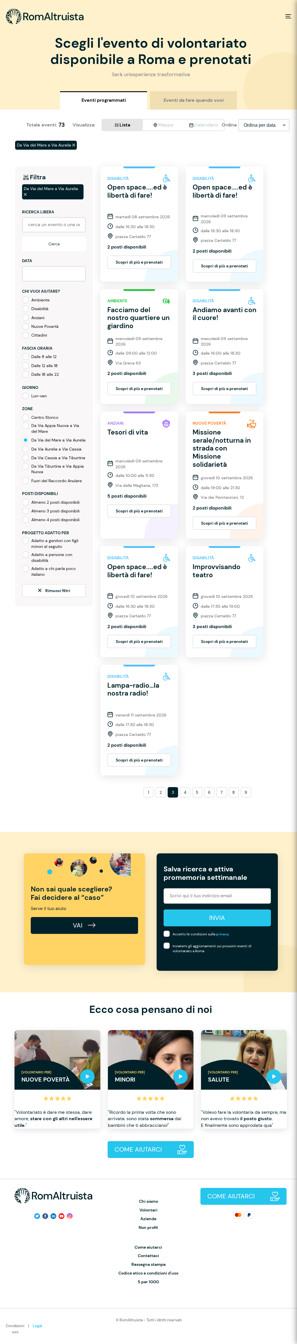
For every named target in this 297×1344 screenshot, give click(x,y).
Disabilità (39, 308)
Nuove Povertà (45, 326)
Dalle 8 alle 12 (44, 356)
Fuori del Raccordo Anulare (56, 480)
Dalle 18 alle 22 (45, 374)
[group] (57, 1079)
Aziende (148, 1218)
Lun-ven (39, 395)
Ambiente (40, 300)
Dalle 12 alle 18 (44, 365)
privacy (222, 934)
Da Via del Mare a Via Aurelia (58, 440)
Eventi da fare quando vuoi (194, 100)
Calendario (206, 125)
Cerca (54, 243)
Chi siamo (148, 1201)
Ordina (229, 125)
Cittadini (39, 335)
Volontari (148, 1210)
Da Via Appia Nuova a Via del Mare (55, 428)
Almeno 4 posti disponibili (55, 519)
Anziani (37, 317)
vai (78, 925)
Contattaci (148, 1255)
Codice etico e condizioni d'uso (148, 1273)
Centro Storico (44, 417)
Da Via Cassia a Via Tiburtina (58, 457)
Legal (37, 1325)
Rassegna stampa (148, 1264)
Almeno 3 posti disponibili (55, 511)
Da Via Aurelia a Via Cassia (56, 449)
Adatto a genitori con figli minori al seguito (54, 543)
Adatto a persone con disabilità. (51, 557)
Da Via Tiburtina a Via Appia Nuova (57, 469)
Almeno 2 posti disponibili (55, 502)
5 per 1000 (148, 1281)
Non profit (148, 1227)
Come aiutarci (148, 1247)
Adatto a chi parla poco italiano (53, 571)
